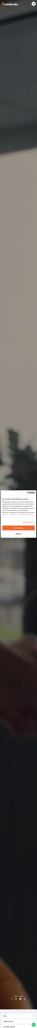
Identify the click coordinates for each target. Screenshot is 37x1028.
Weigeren (18, 533)
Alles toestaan (18, 528)
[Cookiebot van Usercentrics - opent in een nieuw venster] (27, 493)
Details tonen (27, 522)
